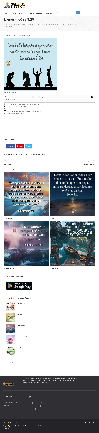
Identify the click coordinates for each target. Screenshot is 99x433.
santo (30, 406)
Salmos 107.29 (9, 268)
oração (36, 406)
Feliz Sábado (21, 303)
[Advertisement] (49, 126)
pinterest (20, 146)
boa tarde (32, 415)
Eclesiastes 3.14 (9, 219)
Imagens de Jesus (34, 13)
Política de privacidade (11, 402)
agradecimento (34, 412)
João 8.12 (54, 219)
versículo (44, 412)
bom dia (44, 406)
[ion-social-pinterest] (93, 422)
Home (6, 13)
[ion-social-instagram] (89, 422)
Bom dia (19, 314)
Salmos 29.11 (55, 268)
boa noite (32, 409)
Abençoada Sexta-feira (24, 337)
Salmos (49, 13)
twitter (29, 146)
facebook (11, 146)
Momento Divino (35, 104)
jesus (36, 403)
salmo (42, 403)
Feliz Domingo (21, 325)
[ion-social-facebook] (85, 422)
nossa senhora (42, 409)
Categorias (17, 13)
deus (30, 403)
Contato (6, 405)
